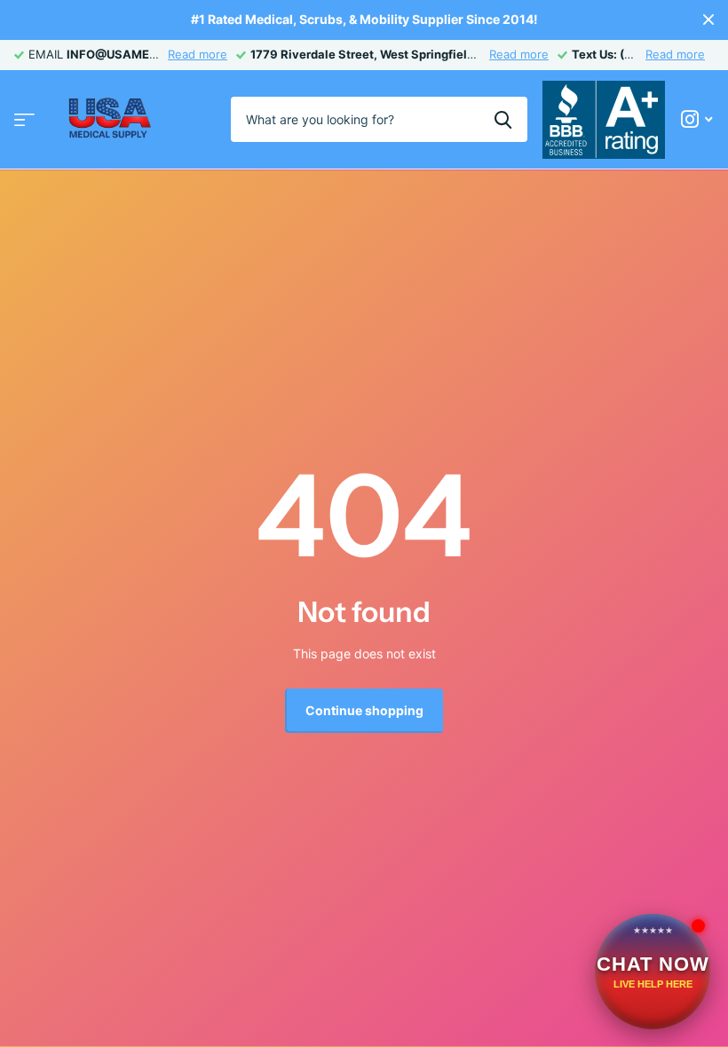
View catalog (24, 119)
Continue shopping (364, 710)
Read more (197, 54)
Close (708, 20)
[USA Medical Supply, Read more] (696, 119)
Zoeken (503, 119)
